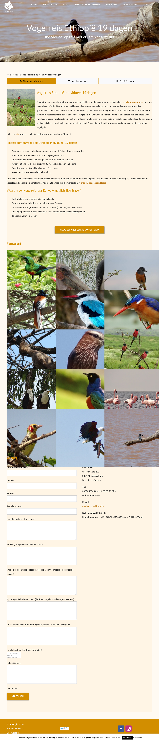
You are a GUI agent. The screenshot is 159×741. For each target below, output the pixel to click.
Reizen (18, 74)
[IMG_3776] (92, 438)
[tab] (31, 81)
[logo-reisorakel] (64, 728)
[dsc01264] (43, 438)
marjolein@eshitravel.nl (93, 506)
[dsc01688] (92, 358)
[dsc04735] (43, 319)
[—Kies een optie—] (14, 653)
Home (10, 74)
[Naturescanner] (14, 657)
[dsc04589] (43, 358)
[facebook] (121, 728)
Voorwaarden (13, 733)
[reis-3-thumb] (43, 279)
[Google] (14, 655)
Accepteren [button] (127, 738)
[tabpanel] (79, 154)
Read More (137, 737)
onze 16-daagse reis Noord (93, 183)
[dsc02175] (92, 398)
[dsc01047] (43, 398)
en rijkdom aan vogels (132, 102)
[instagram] (128, 728)
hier (18, 134)
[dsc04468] (92, 279)
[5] (92, 319)
